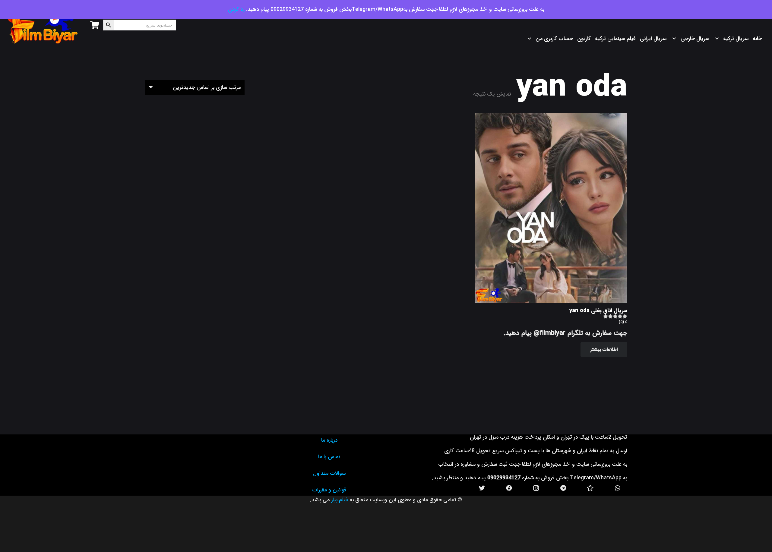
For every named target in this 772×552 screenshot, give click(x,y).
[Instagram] (536, 488)
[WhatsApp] (617, 488)
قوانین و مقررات (329, 490)
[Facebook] (509, 488)
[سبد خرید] (94, 25)
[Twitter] (481, 488)
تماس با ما (329, 457)
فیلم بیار (339, 500)
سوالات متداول (329, 473)
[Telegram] (563, 488)
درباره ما (329, 440)
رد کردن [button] (236, 9)
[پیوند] (43, 25)
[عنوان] (590, 488)
